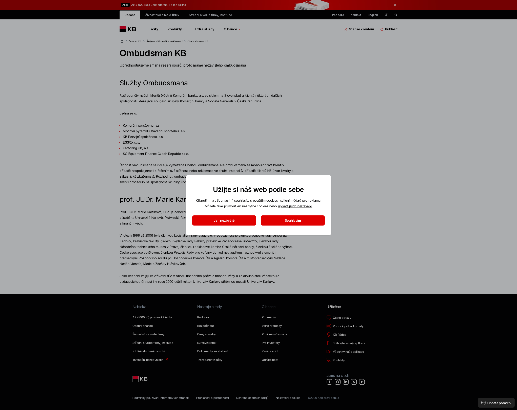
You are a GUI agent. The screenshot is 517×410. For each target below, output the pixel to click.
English (373, 15)
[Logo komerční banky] (129, 29)
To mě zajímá (177, 4)
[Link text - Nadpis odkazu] (140, 379)
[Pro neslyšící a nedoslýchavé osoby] (386, 15)
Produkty (175, 29)
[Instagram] (337, 382)
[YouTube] (362, 382)
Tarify (153, 29)
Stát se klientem (361, 29)
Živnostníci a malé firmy (162, 15)
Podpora (338, 15)
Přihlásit (391, 29)
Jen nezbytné (224, 220)
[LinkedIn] (346, 382)
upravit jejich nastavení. (295, 206)
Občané (130, 15)
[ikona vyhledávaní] (395, 15)
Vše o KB (135, 41)
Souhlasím (293, 220)
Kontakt (356, 15)
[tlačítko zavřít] (394, 4)
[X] (354, 382)
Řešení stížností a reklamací (164, 41)
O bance (230, 29)
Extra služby (204, 29)
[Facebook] (329, 382)
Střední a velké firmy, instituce (210, 15)
